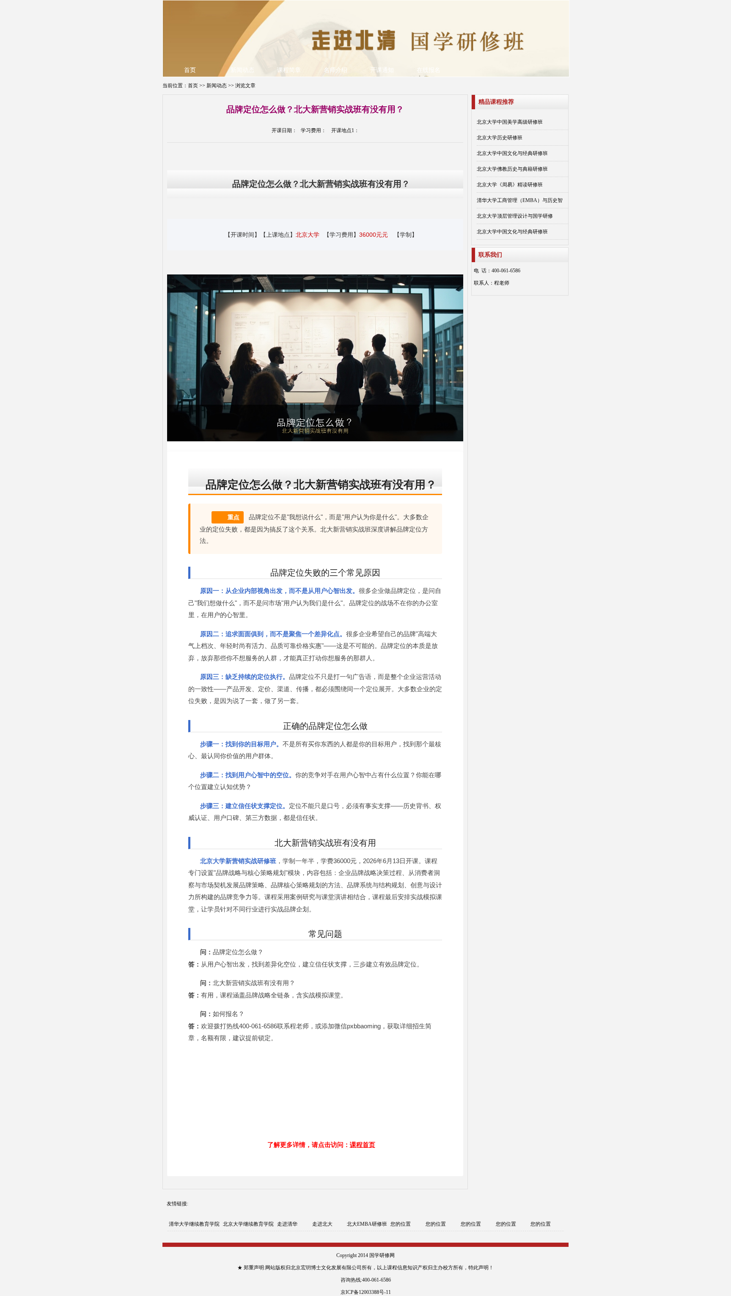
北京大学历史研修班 (499, 138)
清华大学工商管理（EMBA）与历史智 (520, 200)
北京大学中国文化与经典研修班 (512, 153)
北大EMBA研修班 (367, 1224)
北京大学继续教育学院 (248, 1224)
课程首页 (362, 1144)
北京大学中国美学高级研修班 (510, 122)
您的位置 (400, 1224)
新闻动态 (242, 70)
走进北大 (322, 1224)
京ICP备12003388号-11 (366, 1292)
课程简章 (289, 70)
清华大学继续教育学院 (194, 1224)
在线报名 (428, 70)
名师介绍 (335, 70)
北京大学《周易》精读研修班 (510, 185)
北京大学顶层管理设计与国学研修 (515, 216)
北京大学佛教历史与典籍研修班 (512, 169)
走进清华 (287, 1224)
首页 (190, 70)
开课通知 (382, 70)
